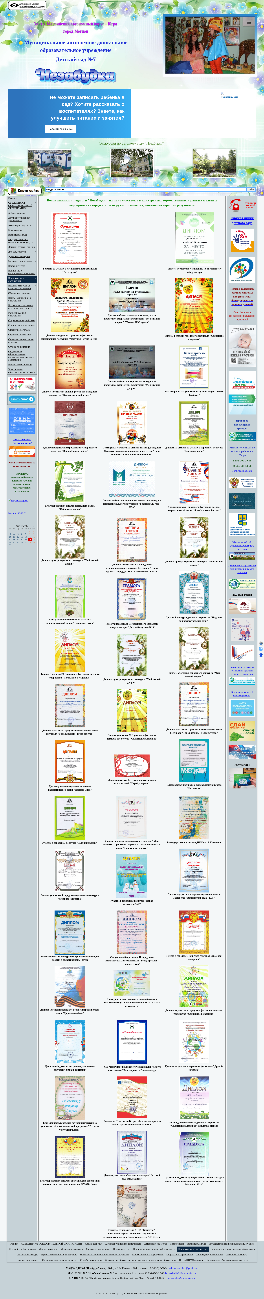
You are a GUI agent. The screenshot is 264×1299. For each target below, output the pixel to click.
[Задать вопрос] (261, 651)
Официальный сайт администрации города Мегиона (242, 545)
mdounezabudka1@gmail (181, 1268)
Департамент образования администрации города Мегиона (242, 569)
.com (195, 1268)
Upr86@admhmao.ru (242, 471)
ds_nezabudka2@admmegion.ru (180, 1273)
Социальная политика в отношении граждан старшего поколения (242, 670)
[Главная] (261, 644)
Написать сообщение (60, 129)
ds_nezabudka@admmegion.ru (180, 1278)
